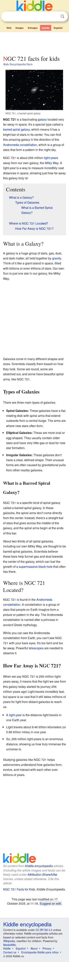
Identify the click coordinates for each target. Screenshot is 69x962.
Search (62, 16)
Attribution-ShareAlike (42, 874)
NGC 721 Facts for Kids (19, 889)
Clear (54, 16)
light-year (15, 715)
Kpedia (45, 28)
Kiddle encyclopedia (39, 866)
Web (9, 28)
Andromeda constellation (20, 144)
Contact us (9, 952)
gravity (56, 258)
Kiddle (7, 948)
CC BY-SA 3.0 (44, 930)
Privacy (47, 948)
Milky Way (51, 163)
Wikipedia (9, 941)
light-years (51, 158)
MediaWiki (9, 945)
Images (20, 28)
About (34, 948)
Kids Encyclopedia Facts (18, 64)
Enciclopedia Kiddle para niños (39, 952)
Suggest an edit (50, 903)
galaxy (42, 119)
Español (58, 28)
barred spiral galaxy (16, 129)
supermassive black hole (36, 566)
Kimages (33, 28)
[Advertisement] (34, 42)
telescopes (36, 648)
